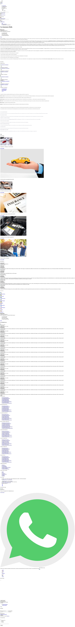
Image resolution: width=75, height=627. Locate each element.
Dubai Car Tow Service (5, 439)
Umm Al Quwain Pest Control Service (7, 428)
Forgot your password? (3, 614)
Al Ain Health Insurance (5, 399)
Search (1, 625)
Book (1, 320)
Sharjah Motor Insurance (5, 408)
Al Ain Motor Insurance (5, 407)
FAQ (2, 91)
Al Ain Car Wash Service (5, 432)
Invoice (2, 621)
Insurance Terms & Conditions (6, 467)
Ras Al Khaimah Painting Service (6, 460)
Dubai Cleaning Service (5, 414)
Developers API (4, 474)
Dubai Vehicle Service (5, 448)
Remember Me (2, 613)
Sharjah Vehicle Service (5, 450)
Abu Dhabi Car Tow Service (6, 440)
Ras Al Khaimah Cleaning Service (7, 418)
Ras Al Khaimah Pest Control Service (7, 426)
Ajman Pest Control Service (6, 427)
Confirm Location (3, 600)
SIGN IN (2, 615)
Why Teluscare (4, 90)
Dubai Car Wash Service (5, 431)
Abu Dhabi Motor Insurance (6, 406)
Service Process (4, 89)
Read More (1, 148)
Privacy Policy (4, 465)
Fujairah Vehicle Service (5, 451)
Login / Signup (2, 21)
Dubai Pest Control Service (6, 422)
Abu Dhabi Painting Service (6, 457)
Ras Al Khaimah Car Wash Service (7, 435)
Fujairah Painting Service (5, 459)
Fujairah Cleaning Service (5, 417)
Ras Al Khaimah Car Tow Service (6, 443)
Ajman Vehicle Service (5, 452)
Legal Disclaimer (4, 466)
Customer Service (4, 6)
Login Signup (4, 5)
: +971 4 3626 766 (9, 479)
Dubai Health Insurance (5, 397)
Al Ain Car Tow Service (5, 441)
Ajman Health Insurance (5, 402)
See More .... (2, 80)
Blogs (3, 471)
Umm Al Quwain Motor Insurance (7, 411)
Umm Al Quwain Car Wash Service (7, 436)
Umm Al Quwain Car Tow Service (7, 445)
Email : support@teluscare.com (6, 482)
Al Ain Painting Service (5, 458)
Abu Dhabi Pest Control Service (6, 423)
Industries (3, 475)
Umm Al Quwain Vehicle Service (6, 453)
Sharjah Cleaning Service (5, 416)
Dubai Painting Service (5, 456)
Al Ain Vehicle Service (5, 449)
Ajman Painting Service (5, 461)
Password (10, 611)
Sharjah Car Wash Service (5, 433)
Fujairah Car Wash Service (5, 434)
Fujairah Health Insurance (5, 400)
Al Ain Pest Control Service (6, 424)
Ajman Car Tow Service (5, 444)
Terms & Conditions (5, 468)
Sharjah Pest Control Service (6, 425)
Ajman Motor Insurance (5, 410)
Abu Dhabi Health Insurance (6, 398)
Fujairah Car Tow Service (5, 442)
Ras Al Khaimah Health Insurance (6, 401)
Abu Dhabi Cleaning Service (6, 415)
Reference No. (3, 620)
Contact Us (3, 473)
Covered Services (4, 88)
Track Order (3, 7)
